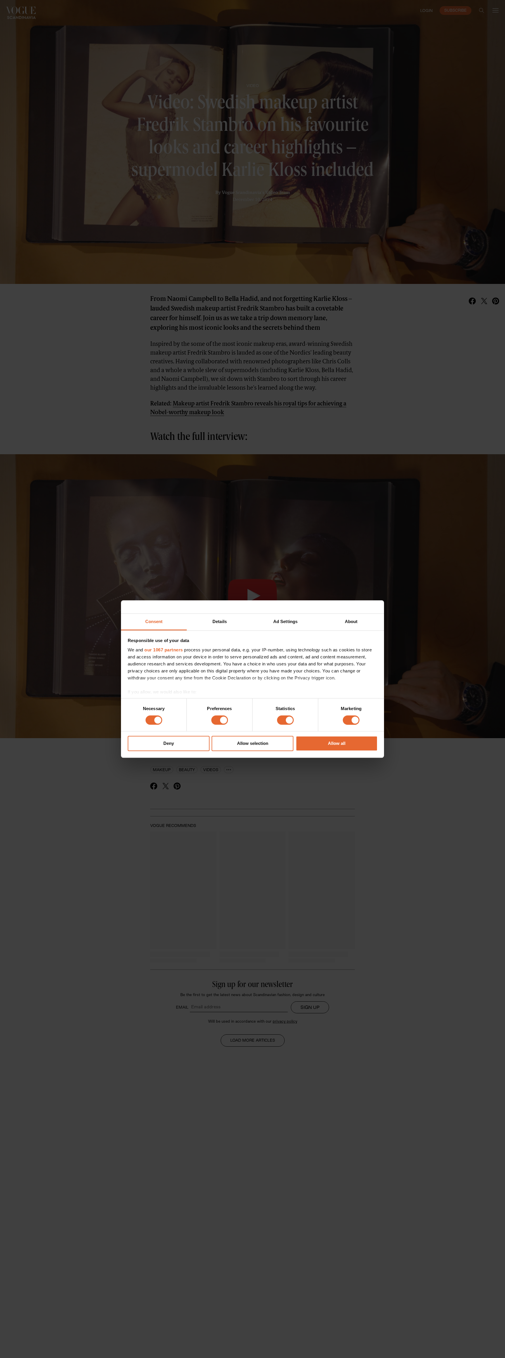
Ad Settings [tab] (285, 621)
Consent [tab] (154, 621)
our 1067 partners (163, 649)
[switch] (219, 720)
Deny (168, 743)
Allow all (336, 743)
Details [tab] (219, 621)
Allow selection (252, 743)
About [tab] (351, 621)
